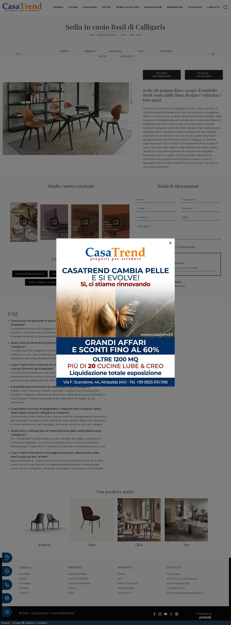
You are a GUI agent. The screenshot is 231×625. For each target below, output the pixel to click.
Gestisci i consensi (36, 622)
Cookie (17, 622)
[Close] (170, 243)
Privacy (5, 622)
